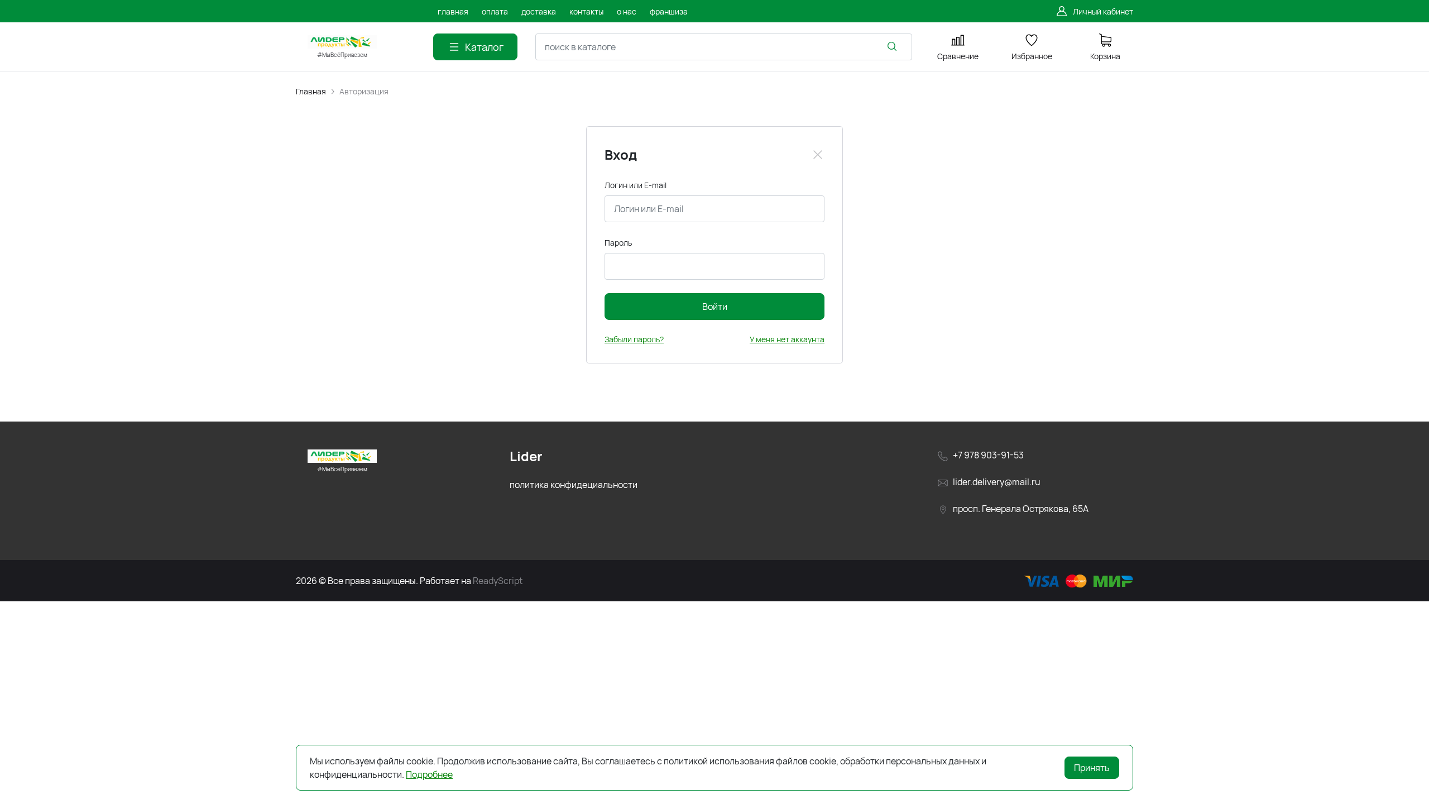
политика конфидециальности (573, 484)
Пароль (618, 242)
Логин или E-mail (635, 185)
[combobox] (723, 47)
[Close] (817, 154)
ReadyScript (497, 581)
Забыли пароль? (634, 339)
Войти (714, 306)
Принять (1092, 768)
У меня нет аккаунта (787, 339)
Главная (311, 91)
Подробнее (429, 774)
